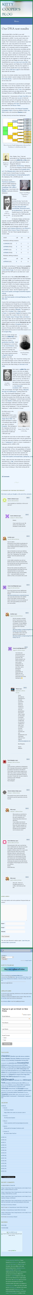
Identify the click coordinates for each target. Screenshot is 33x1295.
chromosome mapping (20, 1067)
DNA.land (19, 1072)
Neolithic (10, 400)
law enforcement (10, 1086)
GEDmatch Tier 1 (18, 1080)
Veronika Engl (20, 165)
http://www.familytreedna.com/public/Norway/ (18, 595)
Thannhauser (20, 1092)
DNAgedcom (12, 1074)
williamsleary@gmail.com (24, 741)
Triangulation (4, 1094)
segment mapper (27, 1090)
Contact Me (12, 1185)
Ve (28, 1094)
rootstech (20, 1090)
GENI (23, 1083)
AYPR (23, 1065)
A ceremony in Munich (8, 1109)
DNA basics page (14, 69)
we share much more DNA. (21, 62)
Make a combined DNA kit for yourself (9, 1189)
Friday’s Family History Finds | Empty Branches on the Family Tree (15, 1188)
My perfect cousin (21, 1086)
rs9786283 (6, 252)
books (7, 1067)
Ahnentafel (22, 1058)
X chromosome (12, 1096)
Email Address (16, 1016)
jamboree (28, 1085)
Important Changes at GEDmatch (8, 1198)
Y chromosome (20, 1096)
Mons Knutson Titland (14, 230)
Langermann (3, 1086)
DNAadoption (29, 1072)
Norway (10, 1088)
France (5, 313)
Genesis (14, 1083)
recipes (15, 1090)
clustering (28, 1067)
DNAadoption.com (5, 1074)
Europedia (18, 324)
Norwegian (21, 1088)
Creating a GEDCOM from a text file (9, 1193)
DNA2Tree (23, 1072)
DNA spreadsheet (12, 1070)
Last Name (5, 1029)
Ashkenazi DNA (10, 1065)
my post (19, 98)
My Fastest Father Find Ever (10, 1133)
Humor (18, 1085)
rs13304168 (6, 243)
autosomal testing (18, 1065)
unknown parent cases (23, 1094)
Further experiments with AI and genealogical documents (16, 1123)
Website (3, 931)
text (5, 1040)
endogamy (18, 1074)
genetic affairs (19, 1082)
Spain (19, 311)
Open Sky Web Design (11, 1264)
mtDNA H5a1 (10, 336)
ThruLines (26, 1092)
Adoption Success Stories (12, 1058)
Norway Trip (14, 1088)
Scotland (11, 311)
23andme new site (15, 1056)
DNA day (6, 1068)
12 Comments (5, 476)
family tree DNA (6, 1076)
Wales (21, 317)
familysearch (15, 1076)
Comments (4, 1227)
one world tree (8, 1090)
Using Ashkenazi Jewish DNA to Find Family (18, 1207)
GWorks (10, 1084)
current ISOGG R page (7, 270)
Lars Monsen (26, 228)
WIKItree (3, 1096)
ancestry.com (13, 1063)
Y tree (20, 89)
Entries (3, 1225)
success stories (12, 1092)
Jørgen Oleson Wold (7, 418)
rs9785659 (6, 246)
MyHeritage (18, 1270)
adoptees (27, 1056)
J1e (12, 461)
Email (3, 927)
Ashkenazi (4, 1065)
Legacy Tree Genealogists (11, 1293)
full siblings (23, 1076)
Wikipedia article (11, 171)
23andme (5, 1056)
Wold (7, 1096)
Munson (15, 1086)
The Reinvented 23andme (9, 1117)
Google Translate (28, 960)
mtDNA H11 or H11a (21, 160)
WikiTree (14, 1250)
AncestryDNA (23, 1063)
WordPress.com (14, 1262)
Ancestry (7, 1060)
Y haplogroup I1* (9, 442)
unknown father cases (13, 1094)
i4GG (21, 1085)
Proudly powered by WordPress (12, 1260)
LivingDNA (13, 1275)
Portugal (17, 317)
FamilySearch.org (9, 1285)
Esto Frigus (24, 1074)
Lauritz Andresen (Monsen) (14, 228)
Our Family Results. (7, 78)
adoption (3, 1058)
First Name (5, 1022)
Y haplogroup (27, 1096)
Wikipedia (17, 309)
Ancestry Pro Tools (5, 1063)
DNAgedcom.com (18, 1289)
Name (3, 923)
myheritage (4, 1088)
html (5, 1038)
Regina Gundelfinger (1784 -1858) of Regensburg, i (9, 187)
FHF (20, 1076)
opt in (13, 1090)
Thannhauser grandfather (8, 181)
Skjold (2, 1092)
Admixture (23, 1056)
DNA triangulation (13, 1072)
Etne (28, 1074)
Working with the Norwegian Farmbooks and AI (14, 1128)
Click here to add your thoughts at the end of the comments (16, 494)
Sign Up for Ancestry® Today (22, 977)
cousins (2, 1068)
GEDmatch (7, 1079)
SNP (5, 1092)
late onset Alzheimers (9, 346)
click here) (16, 103)
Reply (28, 497)
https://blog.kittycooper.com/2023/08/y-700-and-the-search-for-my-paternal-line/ (21, 208)
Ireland (27, 317)
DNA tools (7, 1072)
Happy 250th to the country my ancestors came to (15, 1112)
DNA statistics (19, 1070)
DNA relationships (22, 1068)
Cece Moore (12, 1067)
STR (7, 1092)
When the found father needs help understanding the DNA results (15, 1202)
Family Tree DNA (23, 96)
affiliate (7, 1001)
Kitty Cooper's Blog (11, 9)
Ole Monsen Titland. (15, 105)
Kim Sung (3, 1204)
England (18, 313)
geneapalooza (9, 1082)
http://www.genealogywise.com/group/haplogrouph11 (16, 175)
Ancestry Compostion (15, 1060)
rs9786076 (6, 249)
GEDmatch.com (13, 1287)
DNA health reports (12, 1068)
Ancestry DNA (25, 1060)
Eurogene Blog (7, 331)
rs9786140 (6, 261)
